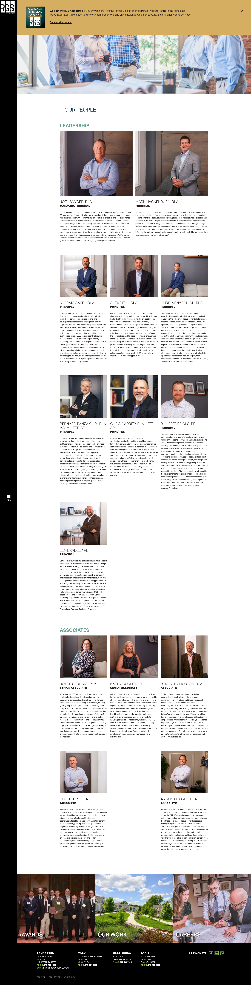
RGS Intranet (54, 977)
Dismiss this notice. (61, 22)
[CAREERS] (212, 908)
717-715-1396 (50, 965)
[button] (9, 498)
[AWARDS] (56, 908)
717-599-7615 (126, 962)
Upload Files (69, 977)
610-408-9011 (154, 965)
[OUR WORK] (134, 908)
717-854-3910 (91, 965)
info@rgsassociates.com (56, 968)
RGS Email (41, 977)
